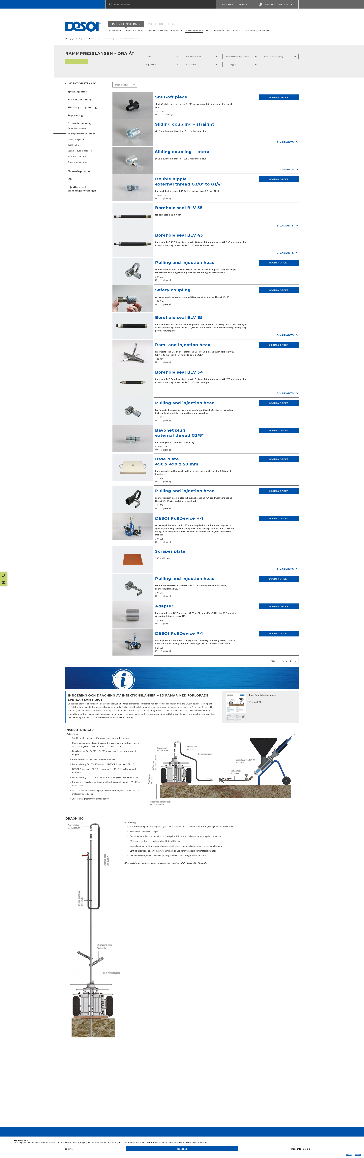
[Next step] (296, 661)
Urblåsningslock (76, 139)
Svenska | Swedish (276, 4)
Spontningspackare (77, 162)
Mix (228, 30)
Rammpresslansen (77, 128)
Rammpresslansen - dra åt (81, 133)
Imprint (358, 1155)
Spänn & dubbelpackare (80, 150)
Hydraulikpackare (77, 156)
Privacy (349, 1155)
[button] (161, 4)
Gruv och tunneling (194, 30)
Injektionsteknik (126, 24)
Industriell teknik (163, 24)
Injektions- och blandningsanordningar (251, 30)
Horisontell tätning (135, 30)
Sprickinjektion (115, 30)
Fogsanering (176, 30)
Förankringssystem (215, 30)
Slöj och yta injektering (157, 30)
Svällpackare (74, 145)
